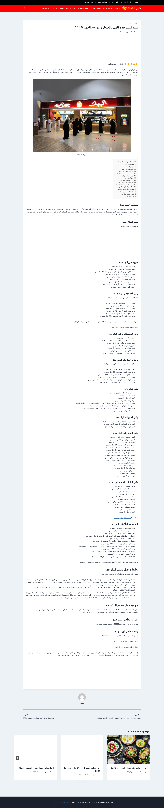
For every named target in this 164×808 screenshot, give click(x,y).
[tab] (85, 782)
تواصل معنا (115, 2)
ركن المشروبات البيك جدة (126, 182)
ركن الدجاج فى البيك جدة (126, 171)
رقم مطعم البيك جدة (128, 196)
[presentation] (128, 749)
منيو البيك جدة (130, 167)
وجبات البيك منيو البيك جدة (126, 176)
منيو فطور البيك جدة (128, 169)
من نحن (93, 2)
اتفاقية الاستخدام (126, 2)
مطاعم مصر (45, 8)
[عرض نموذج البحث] (24, 8)
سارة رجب (139, 772)
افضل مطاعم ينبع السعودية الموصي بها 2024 (35, 768)
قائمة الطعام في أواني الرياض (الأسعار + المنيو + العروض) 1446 (119, 716)
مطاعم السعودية (83, 8)
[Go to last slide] (146, 758)
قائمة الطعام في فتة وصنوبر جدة (120, 327)
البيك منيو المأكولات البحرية (125, 187)
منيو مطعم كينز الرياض (123, 647)
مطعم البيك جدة (130, 164)
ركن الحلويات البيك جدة (126, 180)
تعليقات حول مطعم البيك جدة (125, 189)
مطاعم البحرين (96, 8)
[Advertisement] (82, 49)
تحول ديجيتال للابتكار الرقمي (60, 802)
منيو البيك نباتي (129, 178)
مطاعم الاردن (108, 8)
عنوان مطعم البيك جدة (127, 194)
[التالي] (17, 758)
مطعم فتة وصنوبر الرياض (122, 518)
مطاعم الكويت (71, 8)
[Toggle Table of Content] (134, 161)
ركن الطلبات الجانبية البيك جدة (124, 184)
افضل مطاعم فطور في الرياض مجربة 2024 (129, 768)
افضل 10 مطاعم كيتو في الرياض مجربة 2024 (38, 716)
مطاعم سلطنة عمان (57, 8)
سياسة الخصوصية (104, 2)
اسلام (131, 32)
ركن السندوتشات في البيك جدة (124, 173)
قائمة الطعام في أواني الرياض (120, 641)
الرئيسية (137, 2)
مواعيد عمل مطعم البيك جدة (125, 191)
